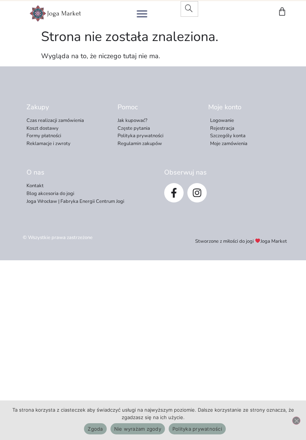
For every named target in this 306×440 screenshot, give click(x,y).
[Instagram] (197, 192)
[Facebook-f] (174, 192)
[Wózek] (282, 11)
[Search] (188, 8)
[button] (142, 13)
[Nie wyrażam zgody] (296, 421)
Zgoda (95, 429)
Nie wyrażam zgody (137, 429)
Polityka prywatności (197, 429)
